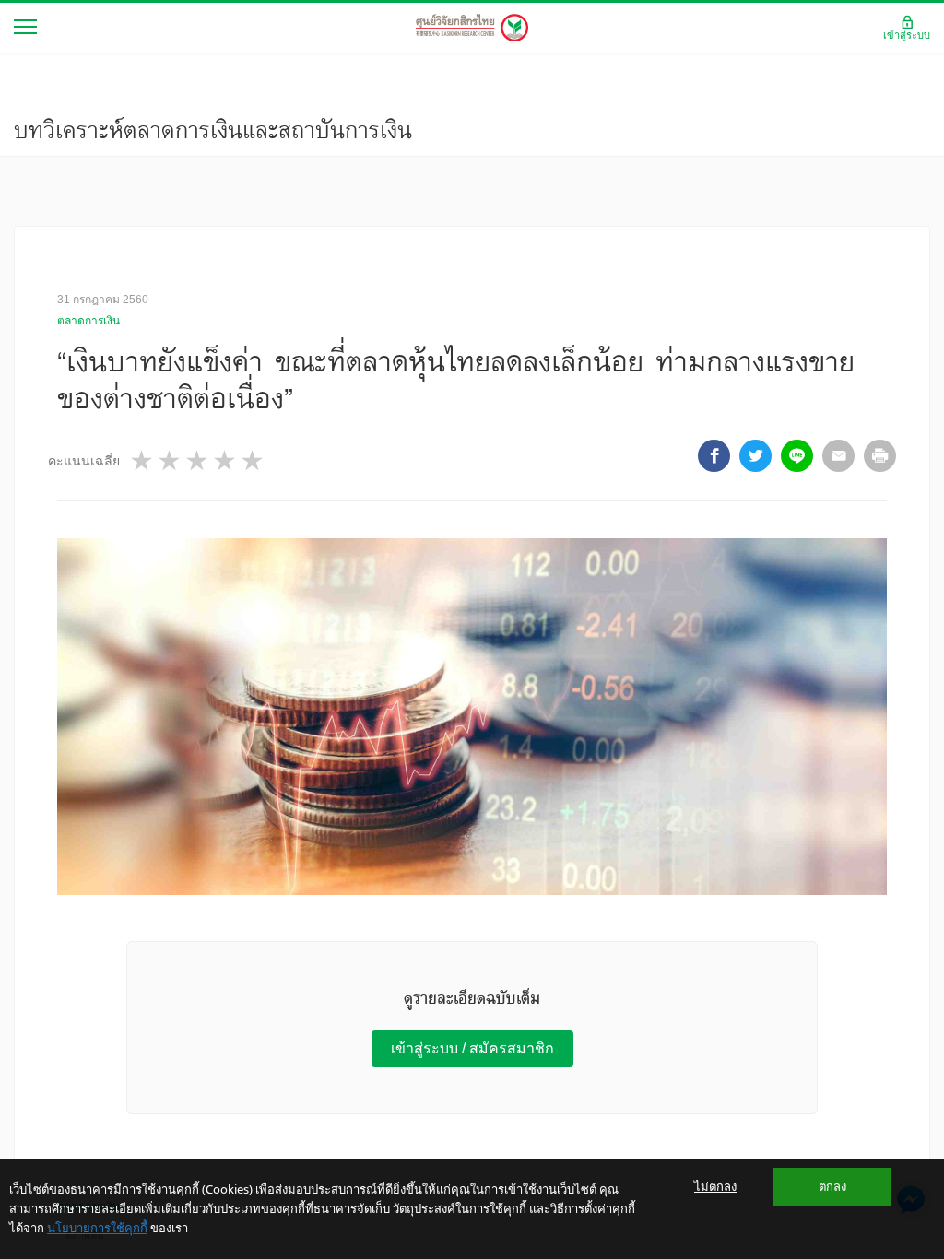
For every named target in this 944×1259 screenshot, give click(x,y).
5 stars (253, 460)
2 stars (170, 460)
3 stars (198, 460)
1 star (143, 460)
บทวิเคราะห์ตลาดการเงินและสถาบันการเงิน (213, 130)
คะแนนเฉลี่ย (84, 460)
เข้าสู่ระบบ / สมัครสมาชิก (472, 1048)
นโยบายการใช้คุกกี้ (97, 1227)
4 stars (226, 460)
